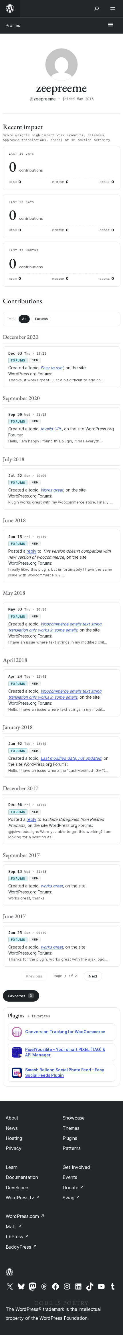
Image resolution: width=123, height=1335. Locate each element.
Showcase (74, 1118)
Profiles (13, 25)
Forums (41, 319)
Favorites (20, 996)
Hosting (14, 1138)
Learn (11, 1167)
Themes (71, 1128)
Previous (34, 976)
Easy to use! (52, 367)
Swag (71, 1197)
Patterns (72, 1148)
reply (31, 551)
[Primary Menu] (110, 25)
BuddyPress (21, 1247)
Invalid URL (51, 428)
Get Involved (76, 1167)
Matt (14, 1226)
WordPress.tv (23, 1197)
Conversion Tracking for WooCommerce (65, 1031)
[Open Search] (97, 8)
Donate (73, 1187)
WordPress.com (25, 1216)
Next (93, 976)
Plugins (70, 1138)
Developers (17, 1187)
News (12, 1128)
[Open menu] (114, 8)
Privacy (13, 1148)
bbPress (17, 1236)
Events (70, 1177)
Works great (52, 489)
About (12, 1118)
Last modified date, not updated (71, 758)
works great (52, 885)
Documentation (22, 1177)
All (24, 319)
